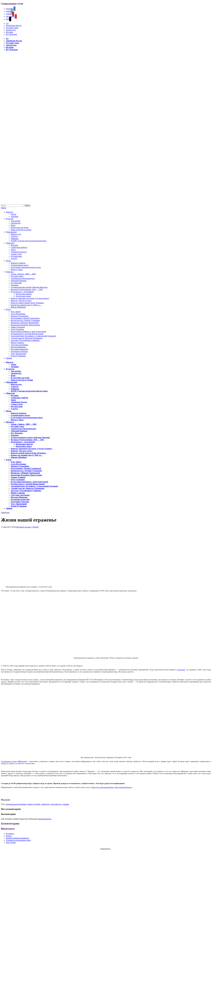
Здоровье (14, 285)
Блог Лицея (15, 312)
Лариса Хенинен (18, 327)
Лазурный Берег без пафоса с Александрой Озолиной (33, 336)
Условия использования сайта (18, 840)
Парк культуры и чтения (21, 230)
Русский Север (12, 28)
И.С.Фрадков (11, 34)
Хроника (14, 216)
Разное (9, 836)
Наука (8, 261)
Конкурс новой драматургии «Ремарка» (27, 303)
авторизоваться (44, 819)
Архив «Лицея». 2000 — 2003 (23, 274)
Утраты (14, 258)
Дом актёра (15, 221)
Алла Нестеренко (18, 314)
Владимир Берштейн (19, 349)
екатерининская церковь (16, 804)
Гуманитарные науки (19, 265)
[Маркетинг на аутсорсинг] (106, 990)
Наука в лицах (17, 270)
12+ (7, 23)
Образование (11, 232)
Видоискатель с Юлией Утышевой (25, 320)
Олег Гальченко (17, 329)
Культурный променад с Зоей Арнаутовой (28, 331)
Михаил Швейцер (18, 307)
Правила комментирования (17, 838)
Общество (10, 243)
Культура (9, 219)
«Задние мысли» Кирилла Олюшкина (26, 338)
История (9, 32)
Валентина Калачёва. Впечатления (25, 325)
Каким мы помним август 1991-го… (26, 305)
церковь (65, 804)
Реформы (15, 239)
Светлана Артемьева (19, 345)
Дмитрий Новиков (18, 281)
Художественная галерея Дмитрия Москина (29, 287)
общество (45, 804)
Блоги (8, 309)
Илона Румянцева (18, 356)
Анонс (13, 214)
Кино (13, 225)
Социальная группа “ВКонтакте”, (14, 761)
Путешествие (16, 256)
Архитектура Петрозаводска (23, 278)
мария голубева (33, 804)
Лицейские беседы (14, 25)
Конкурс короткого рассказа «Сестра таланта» (30, 298)
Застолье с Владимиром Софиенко (25, 340)
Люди (13, 250)
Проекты (9, 272)
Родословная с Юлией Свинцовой (25, 318)
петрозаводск (55, 804)
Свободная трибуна (19, 247)
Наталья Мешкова (18, 347)
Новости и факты (18, 263)
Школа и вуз (16, 234)
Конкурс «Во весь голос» (21, 300)
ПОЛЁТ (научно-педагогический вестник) (28, 241)
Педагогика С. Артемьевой (22, 292)
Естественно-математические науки (26, 267)
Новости (9, 212)
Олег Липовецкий (18, 354)
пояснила (181, 670)
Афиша (9, 358)
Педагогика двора (23, 296)
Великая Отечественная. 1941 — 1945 (27, 289)
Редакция (10, 834)
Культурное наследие (19, 227)
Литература (11, 30)
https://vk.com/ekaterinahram (103, 787)
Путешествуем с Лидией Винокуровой (27, 334)
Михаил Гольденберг (19, 316)
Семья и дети (16, 254)
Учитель (14, 236)
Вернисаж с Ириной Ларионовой (25, 323)
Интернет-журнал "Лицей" (27, 527)
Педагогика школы (24, 294)
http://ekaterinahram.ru (123, 787)
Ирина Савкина (17, 343)
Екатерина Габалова (19, 351)
